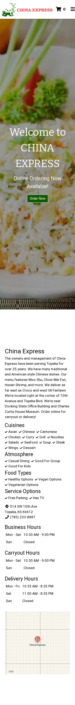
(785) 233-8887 (22, 517)
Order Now (37, 198)
